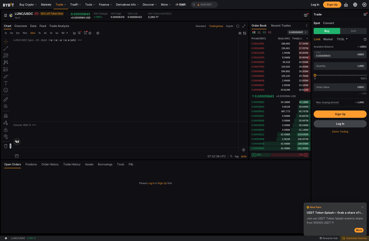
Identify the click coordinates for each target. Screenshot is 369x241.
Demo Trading (340, 131)
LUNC (361, 65)
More (359, 230)
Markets (46, 4)
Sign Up (162, 183)
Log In (151, 183)
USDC (360, 54)
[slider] (315, 75)
